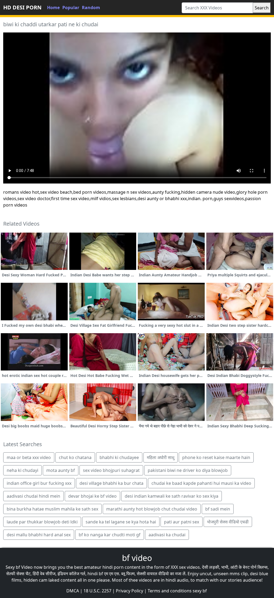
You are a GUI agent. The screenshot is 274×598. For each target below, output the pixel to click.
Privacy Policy (129, 591)
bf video (137, 557)
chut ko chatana (75, 457)
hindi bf (95, 574)
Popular (70, 7)
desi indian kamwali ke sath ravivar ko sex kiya (171, 496)
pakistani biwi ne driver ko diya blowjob (188, 470)
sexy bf (200, 591)
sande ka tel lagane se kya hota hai (121, 522)
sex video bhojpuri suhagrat (111, 470)
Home (53, 7)
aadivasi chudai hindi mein (33, 496)
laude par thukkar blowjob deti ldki (42, 522)
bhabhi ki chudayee (119, 457)
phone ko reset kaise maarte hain (216, 457)
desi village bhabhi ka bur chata (111, 483)
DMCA (72, 591)
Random (91, 7)
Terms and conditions (170, 591)
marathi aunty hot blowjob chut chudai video (151, 509)
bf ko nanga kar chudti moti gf (109, 535)
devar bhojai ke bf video (92, 496)
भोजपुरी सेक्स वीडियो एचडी (228, 522)
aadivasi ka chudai (167, 535)
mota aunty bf (60, 470)
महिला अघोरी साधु (160, 457)
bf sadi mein (217, 509)
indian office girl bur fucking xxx (39, 483)
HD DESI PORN (22, 7)
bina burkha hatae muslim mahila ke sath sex (52, 509)
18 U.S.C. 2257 (97, 591)
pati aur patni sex (181, 522)
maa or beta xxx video (29, 457)
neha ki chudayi (22, 470)
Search (262, 8)
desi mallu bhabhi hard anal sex (39, 535)
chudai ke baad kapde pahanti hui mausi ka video (201, 483)
